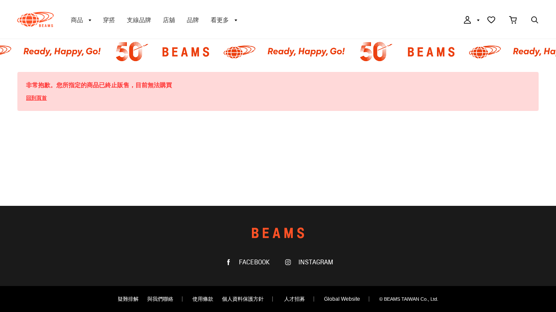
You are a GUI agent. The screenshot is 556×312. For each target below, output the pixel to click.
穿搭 (109, 19)
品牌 (193, 19)
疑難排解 (128, 299)
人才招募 (294, 299)
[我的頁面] (471, 20)
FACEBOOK (253, 262)
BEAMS (35, 19)
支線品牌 (139, 19)
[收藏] (491, 20)
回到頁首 (36, 98)
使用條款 (202, 299)
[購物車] (513, 20)
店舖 (169, 19)
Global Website (342, 299)
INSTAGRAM (315, 262)
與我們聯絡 (160, 299)
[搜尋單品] (535, 20)
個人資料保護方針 (243, 299)
